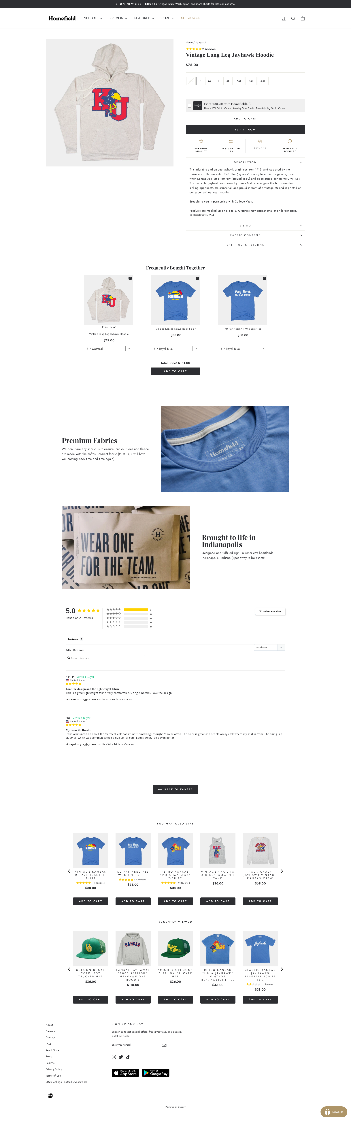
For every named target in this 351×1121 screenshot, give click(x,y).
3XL (250, 81)
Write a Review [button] (272, 611)
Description (245, 162)
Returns (50, 1063)
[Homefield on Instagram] (114, 1057)
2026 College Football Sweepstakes (66, 1082)
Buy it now (245, 129)
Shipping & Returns (245, 245)
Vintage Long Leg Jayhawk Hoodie (85, 699)
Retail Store (52, 1050)
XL (228, 81)
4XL (263, 81)
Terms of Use (53, 1075)
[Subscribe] (164, 1045)
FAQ (48, 1044)
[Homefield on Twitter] (121, 1057)
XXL (239, 81)
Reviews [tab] (73, 639)
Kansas (200, 42)
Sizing (245, 225)
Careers (50, 1031)
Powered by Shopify (175, 1107)
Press (49, 1056)
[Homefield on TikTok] (128, 1057)
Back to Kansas (178, 789)
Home (189, 42)
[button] (250, 103)
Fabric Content (245, 235)
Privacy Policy (54, 1069)
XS (191, 81)
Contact (50, 1037)
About (49, 1025)
